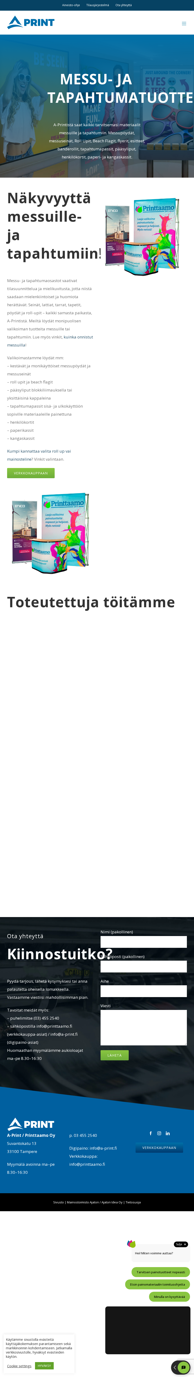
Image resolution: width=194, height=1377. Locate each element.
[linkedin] (168, 1133)
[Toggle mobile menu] (184, 23)
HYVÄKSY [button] (44, 1366)
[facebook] (151, 1133)
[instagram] (159, 1133)
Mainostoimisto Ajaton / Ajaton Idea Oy (95, 1202)
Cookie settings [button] (19, 1366)
